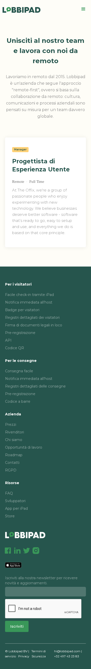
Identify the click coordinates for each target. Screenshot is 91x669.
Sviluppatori (15, 501)
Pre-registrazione (20, 332)
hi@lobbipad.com (67, 651)
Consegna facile (19, 371)
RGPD (10, 470)
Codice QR (14, 348)
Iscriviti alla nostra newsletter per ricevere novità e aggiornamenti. (41, 580)
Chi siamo (13, 439)
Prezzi (10, 424)
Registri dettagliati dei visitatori (32, 317)
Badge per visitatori (22, 310)
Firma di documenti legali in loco (33, 325)
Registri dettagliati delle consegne (35, 386)
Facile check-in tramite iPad (29, 294)
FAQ (9, 493)
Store (10, 516)
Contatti (12, 462)
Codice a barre (17, 401)
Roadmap (13, 455)
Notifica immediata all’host (28, 302)
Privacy (23, 656)
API (8, 340)
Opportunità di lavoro (23, 447)
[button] (83, 9)
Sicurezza (39, 656)
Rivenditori (14, 432)
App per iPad (16, 508)
